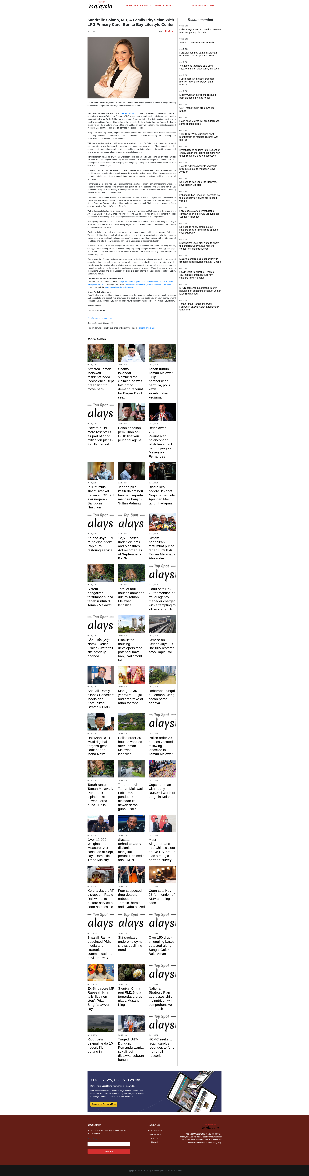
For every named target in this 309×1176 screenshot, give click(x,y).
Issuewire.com (127, 113)
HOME (129, 6)
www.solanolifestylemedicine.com (119, 287)
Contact (154, 1142)
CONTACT (168, 6)
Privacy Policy (154, 1134)
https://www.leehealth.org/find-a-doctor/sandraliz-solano (149, 284)
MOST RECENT (141, 6)
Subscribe (108, 1151)
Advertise (155, 1138)
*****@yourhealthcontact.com (100, 318)
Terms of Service (154, 1130)
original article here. (147, 328)
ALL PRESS (155, 6)
